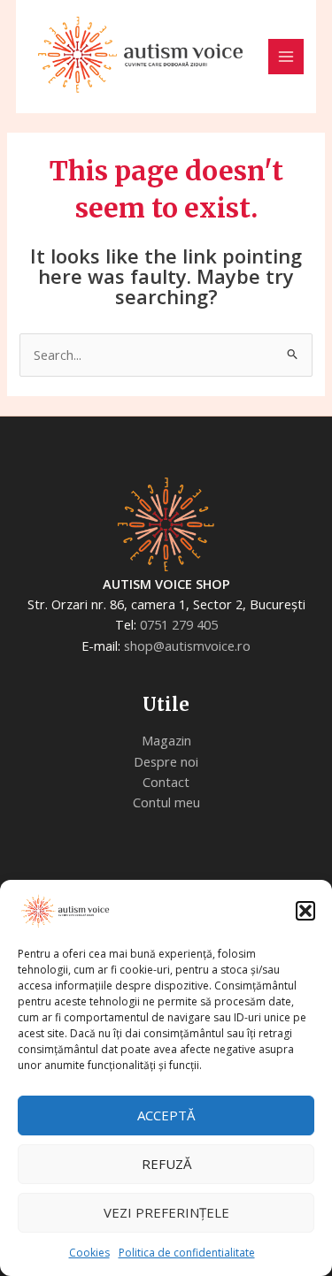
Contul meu (166, 802)
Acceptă (166, 1115)
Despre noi (166, 761)
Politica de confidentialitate (187, 1252)
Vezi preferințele (166, 1212)
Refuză (166, 1164)
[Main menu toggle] (286, 56)
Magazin (166, 740)
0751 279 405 (179, 624)
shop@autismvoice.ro (187, 645)
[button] (305, 911)
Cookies (89, 1252)
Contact (166, 782)
